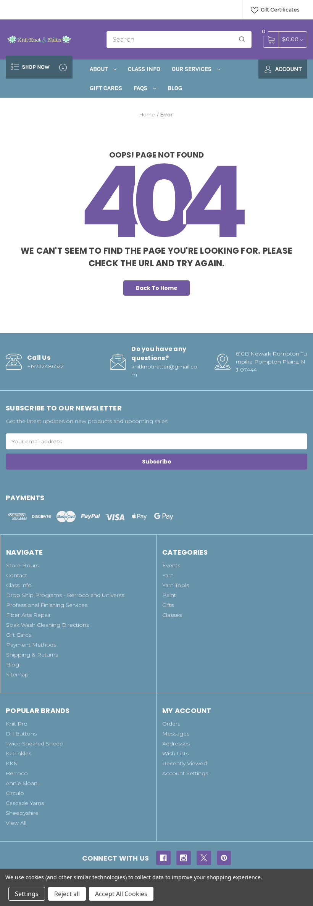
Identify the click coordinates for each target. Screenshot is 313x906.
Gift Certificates (279, 9)
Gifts (168, 605)
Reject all (67, 894)
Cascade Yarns (25, 803)
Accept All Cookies (121, 894)
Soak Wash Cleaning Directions (47, 624)
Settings (27, 894)
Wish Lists (175, 753)
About (99, 68)
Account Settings (185, 773)
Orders (171, 723)
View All (16, 822)
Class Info (144, 68)
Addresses (176, 743)
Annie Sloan (21, 783)
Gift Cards (106, 88)
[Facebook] (163, 858)
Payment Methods (31, 644)
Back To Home (156, 288)
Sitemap (17, 674)
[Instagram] (183, 858)
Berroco (17, 773)
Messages (175, 733)
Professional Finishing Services (46, 605)
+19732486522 (45, 366)
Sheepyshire (22, 812)
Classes (172, 615)
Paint (169, 595)
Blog (175, 88)
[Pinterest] (224, 858)
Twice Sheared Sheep (34, 743)
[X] (204, 858)
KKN (12, 763)
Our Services (192, 68)
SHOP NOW (35, 67)
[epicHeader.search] (242, 39)
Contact (16, 575)
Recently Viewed (184, 763)
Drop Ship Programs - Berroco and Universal (66, 595)
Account (288, 68)
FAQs (141, 88)
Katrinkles (18, 753)
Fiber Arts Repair (28, 615)
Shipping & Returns (32, 654)
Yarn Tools (175, 585)
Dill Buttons (21, 733)
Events (171, 565)
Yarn (168, 575)
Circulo (15, 793)
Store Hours (22, 565)
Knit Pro (16, 723)
